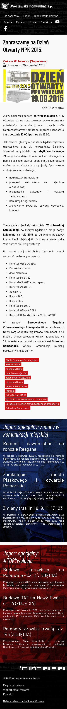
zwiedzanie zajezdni (16, 373)
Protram (10, 390)
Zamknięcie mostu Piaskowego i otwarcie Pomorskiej (33, 479)
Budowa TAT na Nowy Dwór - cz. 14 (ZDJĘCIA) (33, 600)
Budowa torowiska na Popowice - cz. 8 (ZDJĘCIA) (33, 572)
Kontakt (8, 694)
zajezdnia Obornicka (16, 386)
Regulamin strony (13, 685)
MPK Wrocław (13, 364)
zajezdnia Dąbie (14, 368)
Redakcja (46, 22)
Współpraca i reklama (16, 689)
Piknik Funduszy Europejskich (22, 360)
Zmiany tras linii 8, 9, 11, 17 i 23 (33, 508)
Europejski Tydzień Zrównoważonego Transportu (32, 403)
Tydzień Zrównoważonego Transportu (26, 399)
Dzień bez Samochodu (17, 408)
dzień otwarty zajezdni (18, 377)
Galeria (7, 22)
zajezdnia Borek (14, 381)
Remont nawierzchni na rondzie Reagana (33, 446)
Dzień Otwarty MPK (16, 394)
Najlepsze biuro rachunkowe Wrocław (23, 701)
